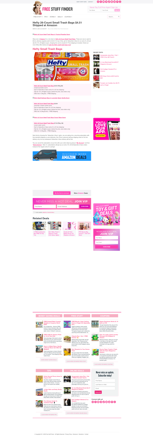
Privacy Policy (68, 434)
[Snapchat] (112, 2)
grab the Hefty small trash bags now (60, 45)
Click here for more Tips (49, 414)
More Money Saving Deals (49, 359)
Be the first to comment (62, 193)
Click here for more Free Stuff (76, 361)
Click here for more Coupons (104, 364)
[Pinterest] (117, 2)
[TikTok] (109, 2)
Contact (90, 1)
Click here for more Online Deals (77, 413)
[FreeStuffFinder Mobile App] (120, 2)
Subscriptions (37, 145)
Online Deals (50, 212)
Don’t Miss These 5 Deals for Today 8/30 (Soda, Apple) (54, 233)
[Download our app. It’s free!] (106, 139)
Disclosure (75, 434)
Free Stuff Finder (56, 9)
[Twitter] (114, 2)
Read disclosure (64, 28)
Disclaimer (81, 434)
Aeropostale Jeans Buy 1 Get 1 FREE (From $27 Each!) (109, 56)
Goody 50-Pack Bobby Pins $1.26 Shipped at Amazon (69, 233)
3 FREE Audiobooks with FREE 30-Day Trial (39, 233)
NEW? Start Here (82, 1)
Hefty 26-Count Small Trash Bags (65, 39)
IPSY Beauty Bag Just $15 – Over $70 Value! (84, 233)
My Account (80, 143)
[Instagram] (98, 2)
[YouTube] (103, 2)
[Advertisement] (62, 175)
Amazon (42, 39)
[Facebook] (101, 2)
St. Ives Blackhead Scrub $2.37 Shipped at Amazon (109, 63)
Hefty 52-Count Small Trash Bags (44, 123)
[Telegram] (106, 2)
